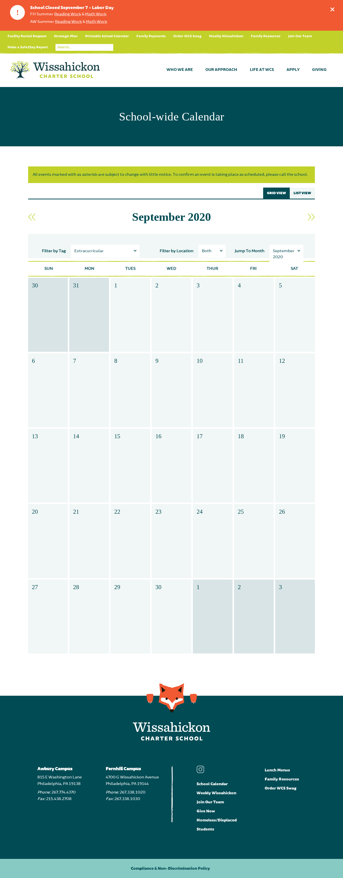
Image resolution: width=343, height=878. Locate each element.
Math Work (95, 14)
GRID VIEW (276, 193)
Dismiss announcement (332, 9)
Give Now (206, 811)
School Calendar (212, 784)
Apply (293, 70)
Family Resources (265, 36)
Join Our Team (300, 36)
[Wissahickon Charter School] (55, 70)
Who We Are (179, 70)
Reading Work (67, 14)
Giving (319, 70)
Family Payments (151, 36)
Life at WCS (262, 70)
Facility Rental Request (27, 36)
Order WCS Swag (187, 36)
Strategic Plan (66, 36)
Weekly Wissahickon (226, 36)
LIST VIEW (302, 193)
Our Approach (221, 70)
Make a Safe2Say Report (28, 47)
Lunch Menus (277, 770)
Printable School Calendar (107, 36)
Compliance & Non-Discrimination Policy (170, 868)
